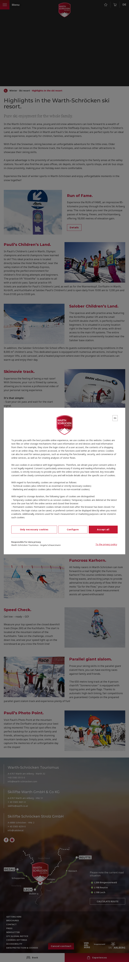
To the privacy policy (106, 544)
